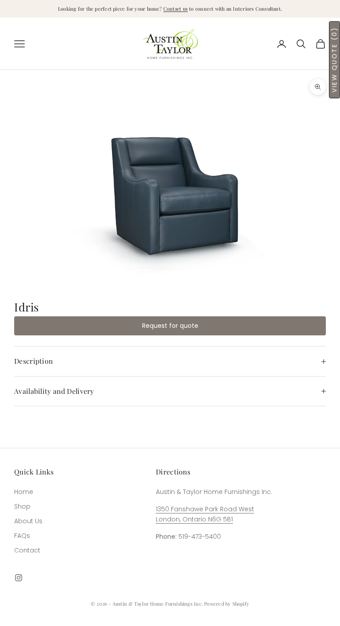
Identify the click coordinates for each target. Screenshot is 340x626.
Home (23, 491)
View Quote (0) (334, 60)
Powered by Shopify (226, 603)
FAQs (22, 535)
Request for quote (170, 325)
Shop (22, 506)
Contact (27, 550)
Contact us (175, 8)
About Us (28, 521)
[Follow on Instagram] (18, 577)
